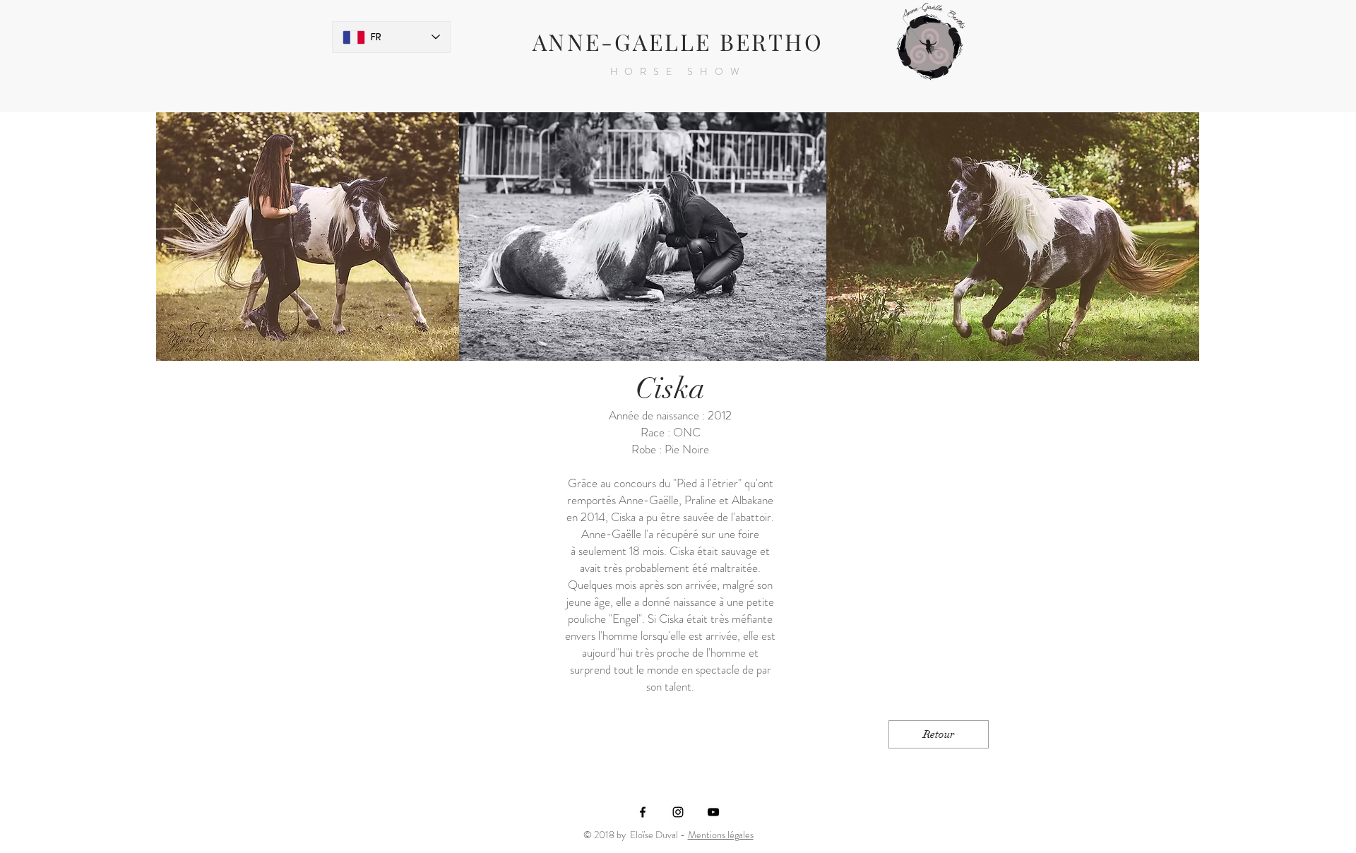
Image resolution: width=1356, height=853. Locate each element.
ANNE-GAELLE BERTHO (678, 41)
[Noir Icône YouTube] (713, 812)
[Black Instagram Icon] (678, 812)
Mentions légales (721, 835)
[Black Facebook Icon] (643, 812)
